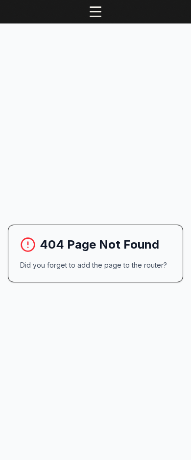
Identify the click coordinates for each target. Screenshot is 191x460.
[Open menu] (95, 12)
